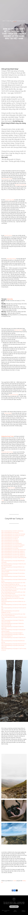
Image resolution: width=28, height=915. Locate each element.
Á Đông (15, 448)
